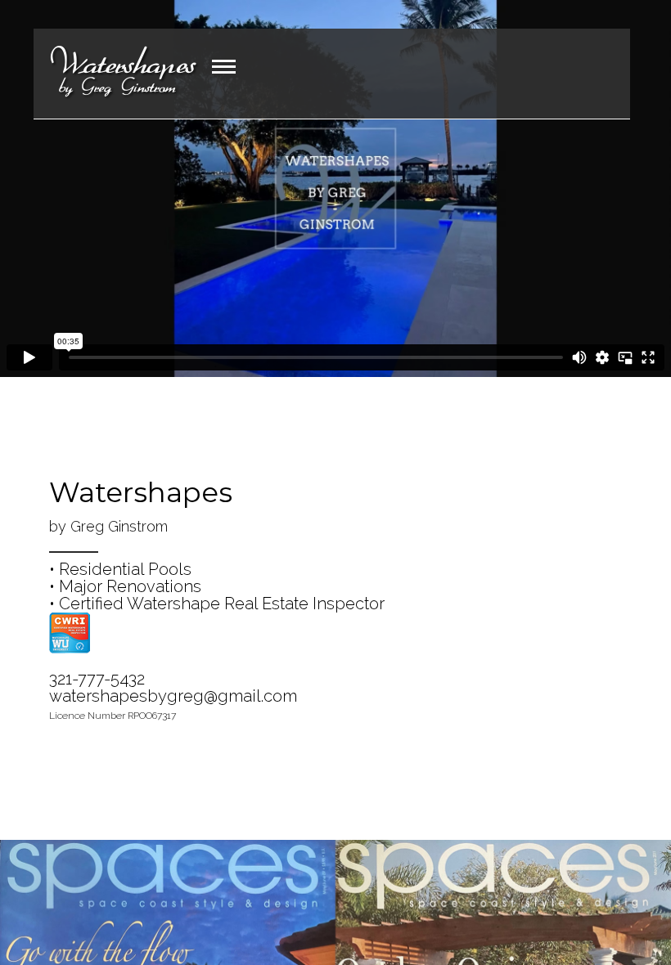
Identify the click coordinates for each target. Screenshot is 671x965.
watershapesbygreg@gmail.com (173, 696)
